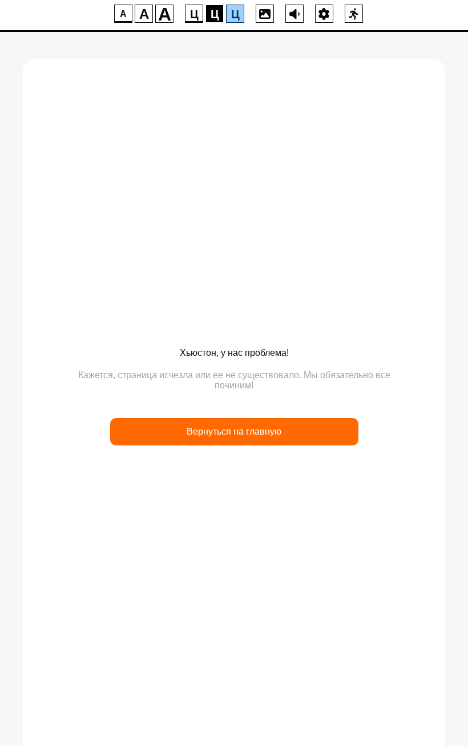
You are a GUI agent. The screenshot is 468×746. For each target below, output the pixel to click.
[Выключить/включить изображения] (265, 14)
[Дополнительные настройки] (324, 14)
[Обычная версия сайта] (354, 14)
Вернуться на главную (234, 431)
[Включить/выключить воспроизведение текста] (294, 14)
